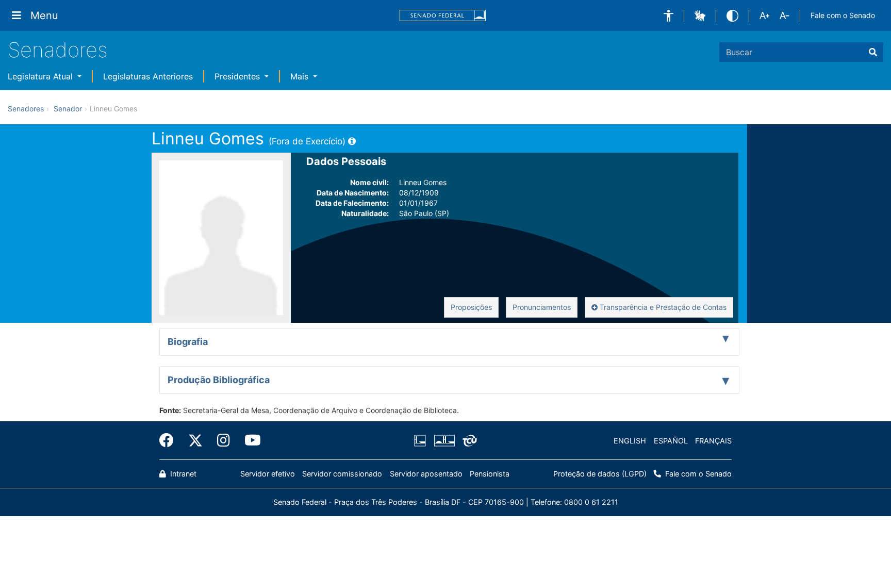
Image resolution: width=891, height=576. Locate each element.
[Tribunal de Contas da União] (468, 441)
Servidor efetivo (267, 473)
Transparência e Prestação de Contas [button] (662, 307)
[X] (195, 440)
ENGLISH (630, 440)
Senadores (58, 49)
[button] (668, 16)
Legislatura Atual (41, 76)
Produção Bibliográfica (219, 379)
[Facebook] (170, 440)
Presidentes (238, 76)
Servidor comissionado (342, 473)
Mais (300, 76)
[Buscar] (873, 52)
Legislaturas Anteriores (148, 76)
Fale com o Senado (843, 15)
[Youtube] (249, 440)
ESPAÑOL (671, 440)
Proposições (471, 307)
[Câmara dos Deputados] (422, 441)
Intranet (182, 473)
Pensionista (489, 473)
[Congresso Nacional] (444, 441)
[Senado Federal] (443, 16)
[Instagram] (223, 440)
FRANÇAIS (713, 440)
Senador (68, 108)
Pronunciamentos (542, 307)
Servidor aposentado (426, 473)
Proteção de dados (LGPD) (600, 473)
